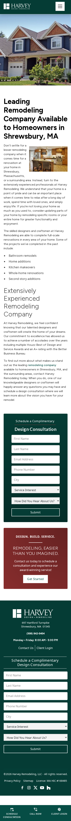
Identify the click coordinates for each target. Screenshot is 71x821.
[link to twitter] (35, 788)
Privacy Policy (12, 780)
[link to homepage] (22, 6)
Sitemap (28, 780)
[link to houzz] (48, 788)
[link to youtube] (42, 788)
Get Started (35, 579)
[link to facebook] (22, 788)
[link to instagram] (29, 788)
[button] (60, 6)
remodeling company (42, 365)
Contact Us (25, 648)
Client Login (45, 648)
